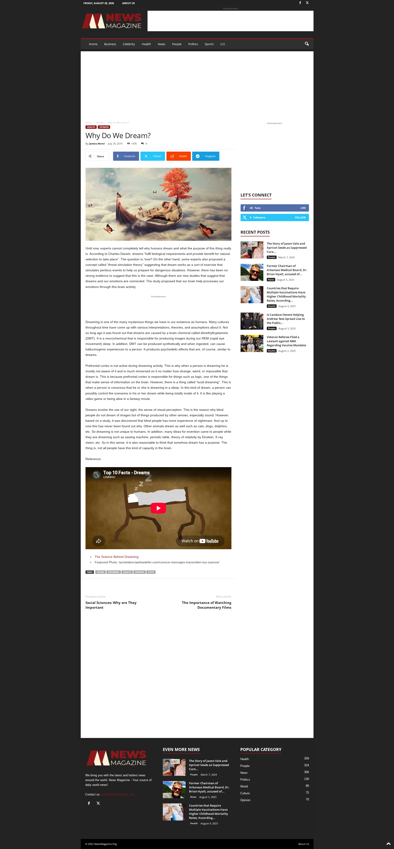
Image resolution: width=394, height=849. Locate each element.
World (244, 786)
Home (93, 44)
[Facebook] (300, 3)
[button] (307, 44)
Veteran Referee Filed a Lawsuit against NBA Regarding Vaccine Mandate (286, 341)
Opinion (104, 127)
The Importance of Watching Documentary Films (206, 605)
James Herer (97, 143)
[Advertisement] (231, 21)
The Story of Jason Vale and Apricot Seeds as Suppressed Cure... (287, 247)
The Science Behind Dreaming (117, 557)
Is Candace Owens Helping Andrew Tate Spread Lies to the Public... (286, 319)
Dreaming (113, 572)
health (127, 572)
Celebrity (129, 44)
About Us (128, 3)
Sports (209, 44)
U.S (222, 44)
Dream (100, 572)
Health (146, 44)
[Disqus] (158, 678)
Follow (300, 217)
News (161, 44)
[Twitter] (307, 3)
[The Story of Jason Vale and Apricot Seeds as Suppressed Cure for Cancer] (252, 250)
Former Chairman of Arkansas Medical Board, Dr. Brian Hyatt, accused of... (287, 270)
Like (303, 208)
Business (110, 44)
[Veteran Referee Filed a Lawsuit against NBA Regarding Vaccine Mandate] (252, 343)
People (176, 44)
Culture (245, 793)
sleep (151, 572)
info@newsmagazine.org (117, 794)
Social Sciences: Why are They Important (111, 605)
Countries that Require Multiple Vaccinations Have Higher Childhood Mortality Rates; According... (286, 294)
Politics (193, 44)
